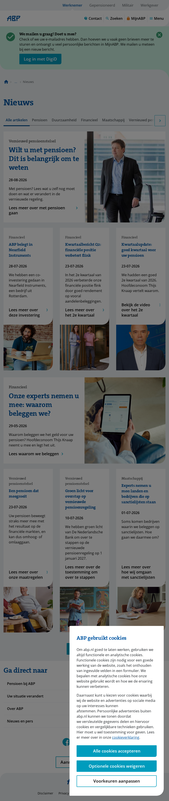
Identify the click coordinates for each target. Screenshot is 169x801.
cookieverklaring (125, 737)
